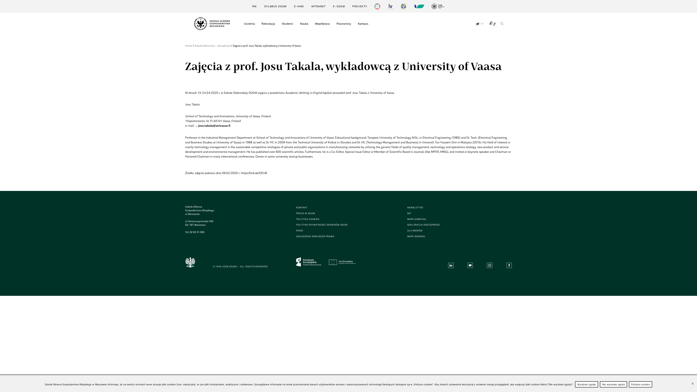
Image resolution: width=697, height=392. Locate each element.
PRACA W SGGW (305, 213)
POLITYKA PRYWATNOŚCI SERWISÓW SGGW (322, 224)
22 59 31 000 (196, 232)
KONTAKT (301, 207)
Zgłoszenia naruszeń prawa (315, 236)
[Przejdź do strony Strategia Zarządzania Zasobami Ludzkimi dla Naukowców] (390, 6)
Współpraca (322, 23)
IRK (254, 6)
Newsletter (415, 207)
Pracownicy (344, 23)
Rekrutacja (268, 23)
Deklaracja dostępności (423, 224)
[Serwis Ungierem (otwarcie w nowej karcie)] (419, 6)
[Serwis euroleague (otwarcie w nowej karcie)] (403, 6)
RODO (299, 230)
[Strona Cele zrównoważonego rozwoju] (377, 6)
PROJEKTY (359, 6)
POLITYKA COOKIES (307, 219)
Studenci (287, 23)
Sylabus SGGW (275, 6)
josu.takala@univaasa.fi (214, 125)
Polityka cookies (640, 384)
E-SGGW (339, 6)
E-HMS (299, 6)
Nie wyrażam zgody (613, 384)
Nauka (304, 23)
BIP (409, 213)
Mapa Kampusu (416, 219)
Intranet (318, 6)
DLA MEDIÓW (415, 230)
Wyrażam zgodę (586, 384)
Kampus (363, 23)
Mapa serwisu (416, 236)
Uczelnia (249, 23)
